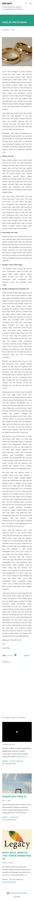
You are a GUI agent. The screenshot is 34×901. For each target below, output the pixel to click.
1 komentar (13, 817)
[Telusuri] (26, 3)
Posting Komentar (16, 761)
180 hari (9, 655)
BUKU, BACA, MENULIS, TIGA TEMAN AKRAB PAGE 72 (16, 855)
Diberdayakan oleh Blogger (18, 893)
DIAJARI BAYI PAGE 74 (14, 796)
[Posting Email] (15, 655)
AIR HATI (7, 3)
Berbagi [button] (26, 655)
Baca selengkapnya (9, 764)
